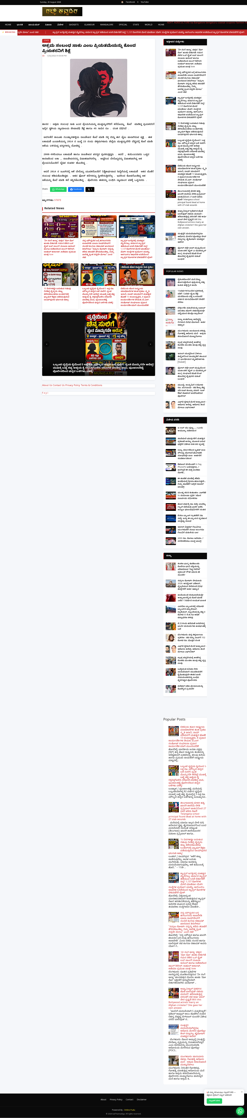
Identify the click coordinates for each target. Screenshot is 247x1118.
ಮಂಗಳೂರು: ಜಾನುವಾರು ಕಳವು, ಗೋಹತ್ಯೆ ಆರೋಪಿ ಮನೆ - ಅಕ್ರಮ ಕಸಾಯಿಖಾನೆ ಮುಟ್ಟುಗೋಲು (192, 334)
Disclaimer (142, 1100)
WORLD (149, 25)
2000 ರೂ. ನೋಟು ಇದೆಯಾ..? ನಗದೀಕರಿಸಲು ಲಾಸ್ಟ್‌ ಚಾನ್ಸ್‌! (190, 540)
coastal (221, 23)
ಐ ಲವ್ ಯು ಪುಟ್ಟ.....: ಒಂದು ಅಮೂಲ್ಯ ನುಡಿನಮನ (190, 429)
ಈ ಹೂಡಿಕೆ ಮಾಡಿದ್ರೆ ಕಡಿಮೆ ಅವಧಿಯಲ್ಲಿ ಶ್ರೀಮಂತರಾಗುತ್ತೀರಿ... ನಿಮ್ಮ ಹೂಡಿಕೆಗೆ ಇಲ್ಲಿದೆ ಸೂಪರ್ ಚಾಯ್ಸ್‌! (192, 483)
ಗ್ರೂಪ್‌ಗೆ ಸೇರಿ (214, 1101)
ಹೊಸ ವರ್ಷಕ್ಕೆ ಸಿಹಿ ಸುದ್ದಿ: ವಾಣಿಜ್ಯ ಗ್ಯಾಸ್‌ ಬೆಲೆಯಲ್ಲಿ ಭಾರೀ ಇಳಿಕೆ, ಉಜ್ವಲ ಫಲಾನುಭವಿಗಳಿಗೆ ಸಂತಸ (192, 507)
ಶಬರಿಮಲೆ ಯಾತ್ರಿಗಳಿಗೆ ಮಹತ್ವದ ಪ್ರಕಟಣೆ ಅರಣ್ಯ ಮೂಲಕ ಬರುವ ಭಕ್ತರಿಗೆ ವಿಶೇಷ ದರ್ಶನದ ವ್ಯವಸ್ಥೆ (191, 442)
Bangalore (199, 23)
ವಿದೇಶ (60, 25)
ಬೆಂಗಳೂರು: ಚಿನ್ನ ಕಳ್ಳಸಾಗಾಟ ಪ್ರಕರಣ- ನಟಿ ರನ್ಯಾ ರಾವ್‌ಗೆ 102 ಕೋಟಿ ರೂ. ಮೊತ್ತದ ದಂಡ (191, 638)
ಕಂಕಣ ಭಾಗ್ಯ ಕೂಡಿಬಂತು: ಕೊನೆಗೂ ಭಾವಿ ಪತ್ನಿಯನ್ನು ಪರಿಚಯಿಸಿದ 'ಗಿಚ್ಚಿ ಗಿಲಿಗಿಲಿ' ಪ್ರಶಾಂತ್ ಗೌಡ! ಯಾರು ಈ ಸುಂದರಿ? (189, 570)
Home (8, 25)
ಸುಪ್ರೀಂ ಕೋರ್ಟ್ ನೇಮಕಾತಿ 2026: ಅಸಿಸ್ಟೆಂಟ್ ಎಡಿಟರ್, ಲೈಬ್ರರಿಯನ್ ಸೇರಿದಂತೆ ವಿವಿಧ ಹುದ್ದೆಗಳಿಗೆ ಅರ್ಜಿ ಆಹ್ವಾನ (190, 585)
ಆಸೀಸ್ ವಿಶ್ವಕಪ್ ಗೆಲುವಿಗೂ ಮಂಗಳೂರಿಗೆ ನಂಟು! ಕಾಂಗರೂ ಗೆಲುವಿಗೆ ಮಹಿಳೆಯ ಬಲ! (191, 530)
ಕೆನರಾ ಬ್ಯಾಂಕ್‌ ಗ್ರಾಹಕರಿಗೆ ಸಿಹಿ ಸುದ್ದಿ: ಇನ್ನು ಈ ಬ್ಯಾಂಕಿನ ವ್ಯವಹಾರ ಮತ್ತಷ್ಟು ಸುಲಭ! (192, 519)
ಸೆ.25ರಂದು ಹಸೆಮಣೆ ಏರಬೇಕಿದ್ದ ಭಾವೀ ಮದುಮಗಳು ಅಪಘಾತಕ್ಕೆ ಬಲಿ (192, 626)
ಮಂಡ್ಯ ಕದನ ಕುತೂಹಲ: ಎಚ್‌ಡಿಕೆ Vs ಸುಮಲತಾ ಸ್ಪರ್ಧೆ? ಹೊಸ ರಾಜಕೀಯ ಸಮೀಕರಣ (192, 496)
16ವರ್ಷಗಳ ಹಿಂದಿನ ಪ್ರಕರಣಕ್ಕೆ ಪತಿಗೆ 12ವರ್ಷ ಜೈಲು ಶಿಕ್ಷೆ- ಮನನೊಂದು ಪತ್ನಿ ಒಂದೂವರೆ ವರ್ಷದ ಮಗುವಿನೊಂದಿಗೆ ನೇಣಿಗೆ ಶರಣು (191, 297)
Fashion (240, 23)
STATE (136, 25)
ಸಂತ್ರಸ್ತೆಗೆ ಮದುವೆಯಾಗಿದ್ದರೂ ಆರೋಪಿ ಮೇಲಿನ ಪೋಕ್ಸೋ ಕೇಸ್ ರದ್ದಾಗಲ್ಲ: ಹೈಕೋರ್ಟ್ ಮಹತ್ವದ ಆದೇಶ (192, 238)
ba (191, 23)
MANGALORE (106, 25)
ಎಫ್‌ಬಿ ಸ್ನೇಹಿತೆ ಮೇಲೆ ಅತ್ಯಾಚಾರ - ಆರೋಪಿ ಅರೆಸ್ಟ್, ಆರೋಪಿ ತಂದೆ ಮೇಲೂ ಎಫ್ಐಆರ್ (192, 405)
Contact (129, 1100)
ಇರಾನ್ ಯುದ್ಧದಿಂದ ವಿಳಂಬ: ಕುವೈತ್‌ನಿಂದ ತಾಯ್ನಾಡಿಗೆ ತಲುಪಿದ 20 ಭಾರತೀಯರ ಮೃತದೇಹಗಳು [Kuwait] (192, 358)
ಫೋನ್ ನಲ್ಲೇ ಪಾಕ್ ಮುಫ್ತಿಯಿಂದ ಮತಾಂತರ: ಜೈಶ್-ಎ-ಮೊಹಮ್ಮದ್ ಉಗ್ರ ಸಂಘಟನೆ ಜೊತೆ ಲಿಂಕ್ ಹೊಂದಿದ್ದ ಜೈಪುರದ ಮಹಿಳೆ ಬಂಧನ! (192, 254)
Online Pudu (129, 1110)
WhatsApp (59, 189)
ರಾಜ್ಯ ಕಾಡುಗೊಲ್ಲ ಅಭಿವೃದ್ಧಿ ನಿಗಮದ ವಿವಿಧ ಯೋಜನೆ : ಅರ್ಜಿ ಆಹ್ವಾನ (192, 322)
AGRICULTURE (182, 23)
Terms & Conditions (91, 385)
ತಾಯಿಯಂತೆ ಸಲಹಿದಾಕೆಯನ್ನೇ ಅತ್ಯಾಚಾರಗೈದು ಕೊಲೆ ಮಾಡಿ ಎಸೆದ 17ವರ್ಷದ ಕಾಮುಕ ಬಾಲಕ (192, 598)
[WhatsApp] (240, 1111)
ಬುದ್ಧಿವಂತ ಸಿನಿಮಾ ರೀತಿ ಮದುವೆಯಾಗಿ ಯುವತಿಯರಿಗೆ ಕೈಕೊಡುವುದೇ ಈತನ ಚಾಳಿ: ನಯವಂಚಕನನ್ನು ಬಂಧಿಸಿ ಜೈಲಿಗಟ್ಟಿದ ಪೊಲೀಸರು (190, 675)
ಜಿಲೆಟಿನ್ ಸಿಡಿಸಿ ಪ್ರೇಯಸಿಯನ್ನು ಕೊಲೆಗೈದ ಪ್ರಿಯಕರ (190, 688)
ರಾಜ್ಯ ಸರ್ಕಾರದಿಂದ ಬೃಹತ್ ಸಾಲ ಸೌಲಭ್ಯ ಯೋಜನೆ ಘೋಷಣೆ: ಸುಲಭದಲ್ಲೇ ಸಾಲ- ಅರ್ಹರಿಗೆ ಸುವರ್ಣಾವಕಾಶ (191, 454)
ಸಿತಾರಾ (48, 25)
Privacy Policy (72, 385)
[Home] (60, 11)
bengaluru (211, 23)
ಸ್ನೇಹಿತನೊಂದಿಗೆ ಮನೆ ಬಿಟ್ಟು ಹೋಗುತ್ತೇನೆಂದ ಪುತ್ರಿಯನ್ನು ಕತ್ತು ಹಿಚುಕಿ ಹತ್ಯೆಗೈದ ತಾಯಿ (191, 282)
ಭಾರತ (20, 25)
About (103, 1100)
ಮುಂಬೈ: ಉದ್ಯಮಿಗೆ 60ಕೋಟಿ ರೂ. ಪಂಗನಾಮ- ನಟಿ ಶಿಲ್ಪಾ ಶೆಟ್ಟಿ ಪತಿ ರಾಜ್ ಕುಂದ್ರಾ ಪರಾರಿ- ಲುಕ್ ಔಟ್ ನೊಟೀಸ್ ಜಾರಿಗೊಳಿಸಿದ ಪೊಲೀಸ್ (191, 391)
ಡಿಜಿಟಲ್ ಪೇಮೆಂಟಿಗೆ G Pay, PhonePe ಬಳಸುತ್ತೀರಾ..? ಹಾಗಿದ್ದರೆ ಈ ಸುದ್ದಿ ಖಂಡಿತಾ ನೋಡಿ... (190, 469)
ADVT (170, 23)
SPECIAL (123, 25)
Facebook (130, 2)
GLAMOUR (89, 25)
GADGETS (74, 25)
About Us (47, 385)
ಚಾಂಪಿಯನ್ (33, 25)
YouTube (145, 2)
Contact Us (59, 385)
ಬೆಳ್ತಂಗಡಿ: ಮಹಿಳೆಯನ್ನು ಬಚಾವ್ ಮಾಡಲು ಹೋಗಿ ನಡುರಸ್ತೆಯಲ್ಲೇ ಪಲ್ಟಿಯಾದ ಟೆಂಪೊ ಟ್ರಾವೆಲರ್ (191, 311)
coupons (230, 23)
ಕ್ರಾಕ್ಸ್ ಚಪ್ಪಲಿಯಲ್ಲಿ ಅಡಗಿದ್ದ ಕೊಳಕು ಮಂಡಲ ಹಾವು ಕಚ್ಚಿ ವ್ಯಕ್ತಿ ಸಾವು (192, 345)
